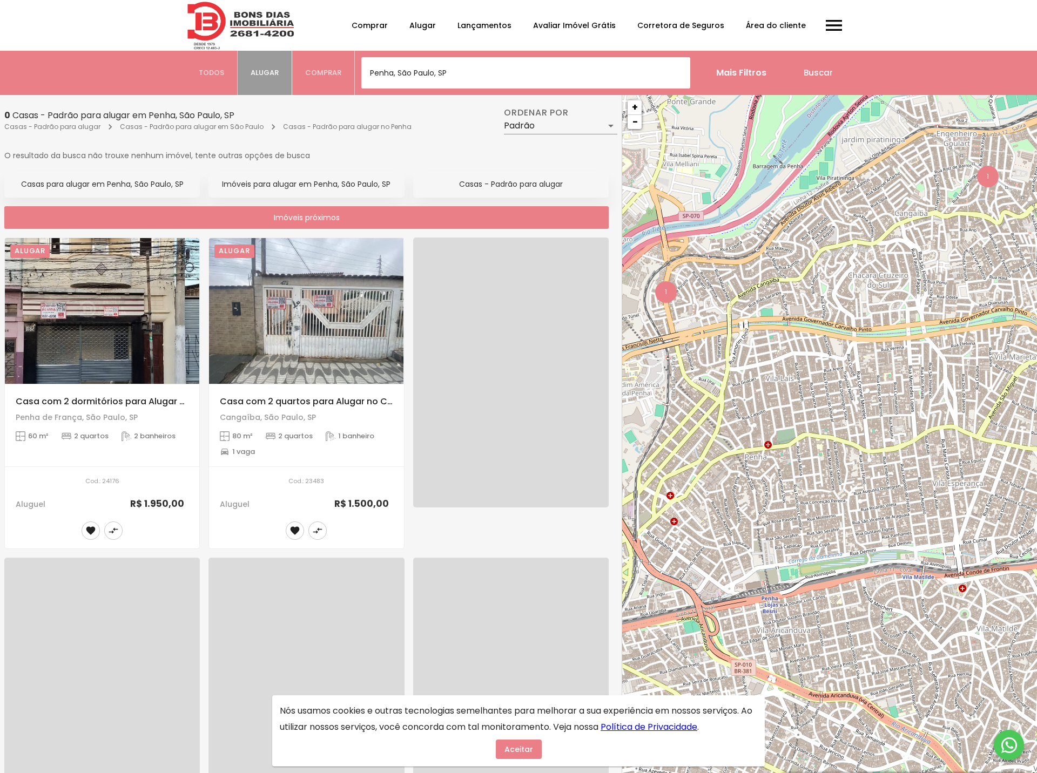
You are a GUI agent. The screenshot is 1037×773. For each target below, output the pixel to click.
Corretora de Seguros (680, 25)
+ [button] (635, 107)
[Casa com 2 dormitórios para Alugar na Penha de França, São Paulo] (102, 311)
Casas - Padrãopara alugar (511, 184)
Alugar (422, 25)
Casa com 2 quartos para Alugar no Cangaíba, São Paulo (346, 401)
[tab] (212, 73)
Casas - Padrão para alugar (52, 126)
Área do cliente (776, 25)
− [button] (635, 121)
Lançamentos (484, 25)
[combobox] (525, 73)
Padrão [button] (519, 125)
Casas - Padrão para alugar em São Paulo (192, 126)
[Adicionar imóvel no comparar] (113, 530)
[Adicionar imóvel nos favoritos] (91, 530)
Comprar (370, 25)
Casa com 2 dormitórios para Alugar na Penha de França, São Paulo (165, 401)
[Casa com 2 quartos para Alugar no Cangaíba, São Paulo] (306, 311)
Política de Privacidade (649, 727)
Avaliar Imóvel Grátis (574, 25)
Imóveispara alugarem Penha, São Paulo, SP (306, 184)
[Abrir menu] (834, 25)
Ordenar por (536, 113)
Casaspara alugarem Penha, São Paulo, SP (102, 184)
